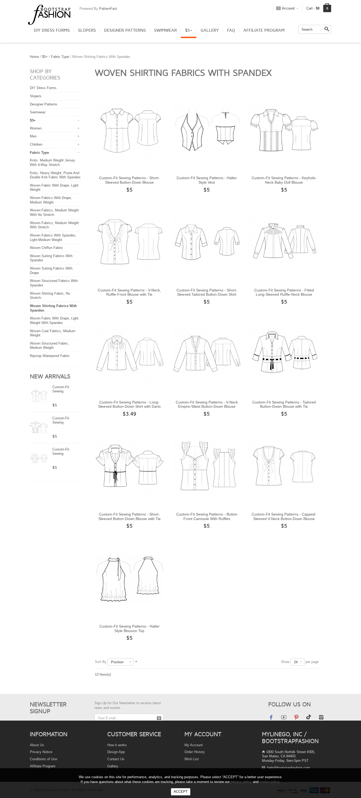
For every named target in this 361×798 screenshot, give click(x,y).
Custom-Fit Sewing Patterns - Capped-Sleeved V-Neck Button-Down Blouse (284, 516)
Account (288, 8)
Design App (116, 752)
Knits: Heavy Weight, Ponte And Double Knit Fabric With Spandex (55, 175)
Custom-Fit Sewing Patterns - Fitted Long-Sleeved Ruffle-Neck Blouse (284, 292)
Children (36, 144)
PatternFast (108, 9)
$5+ (188, 30)
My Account (193, 745)
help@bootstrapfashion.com (288, 768)
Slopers (87, 30)
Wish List (191, 759)
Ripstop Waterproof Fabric (50, 356)
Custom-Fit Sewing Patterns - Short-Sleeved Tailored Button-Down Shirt (207, 292)
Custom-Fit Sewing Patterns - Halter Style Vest (207, 180)
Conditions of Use (43, 759)
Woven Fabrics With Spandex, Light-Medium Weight (53, 237)
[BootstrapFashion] (49, 14)
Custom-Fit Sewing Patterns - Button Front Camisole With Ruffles (206, 516)
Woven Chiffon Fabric (46, 248)
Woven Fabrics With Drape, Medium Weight (51, 200)
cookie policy (269, 782)
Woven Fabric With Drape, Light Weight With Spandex (54, 320)
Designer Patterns (125, 30)
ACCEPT (181, 792)
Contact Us (115, 759)
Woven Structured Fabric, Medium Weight (49, 345)
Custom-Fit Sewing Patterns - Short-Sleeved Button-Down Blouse (129, 180)
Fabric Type (60, 57)
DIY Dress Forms (52, 30)
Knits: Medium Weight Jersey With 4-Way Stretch (52, 162)
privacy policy (241, 782)
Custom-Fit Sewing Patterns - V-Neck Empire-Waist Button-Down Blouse (207, 404)
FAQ (231, 30)
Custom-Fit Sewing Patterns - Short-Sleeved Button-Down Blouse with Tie (129, 516)
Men (33, 136)
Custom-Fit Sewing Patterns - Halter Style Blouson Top (129, 628)
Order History (194, 752)
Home (34, 57)
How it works (117, 745)
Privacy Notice (41, 752)
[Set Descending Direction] (136, 662)
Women (35, 128)
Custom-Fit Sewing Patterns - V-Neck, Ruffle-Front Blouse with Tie (129, 292)
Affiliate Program (264, 30)
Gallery (210, 30)
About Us (37, 745)
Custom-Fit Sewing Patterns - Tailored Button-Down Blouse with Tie (284, 404)
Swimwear (165, 30)
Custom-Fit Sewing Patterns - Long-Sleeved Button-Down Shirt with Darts (129, 404)
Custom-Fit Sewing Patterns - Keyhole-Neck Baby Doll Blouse (284, 180)
